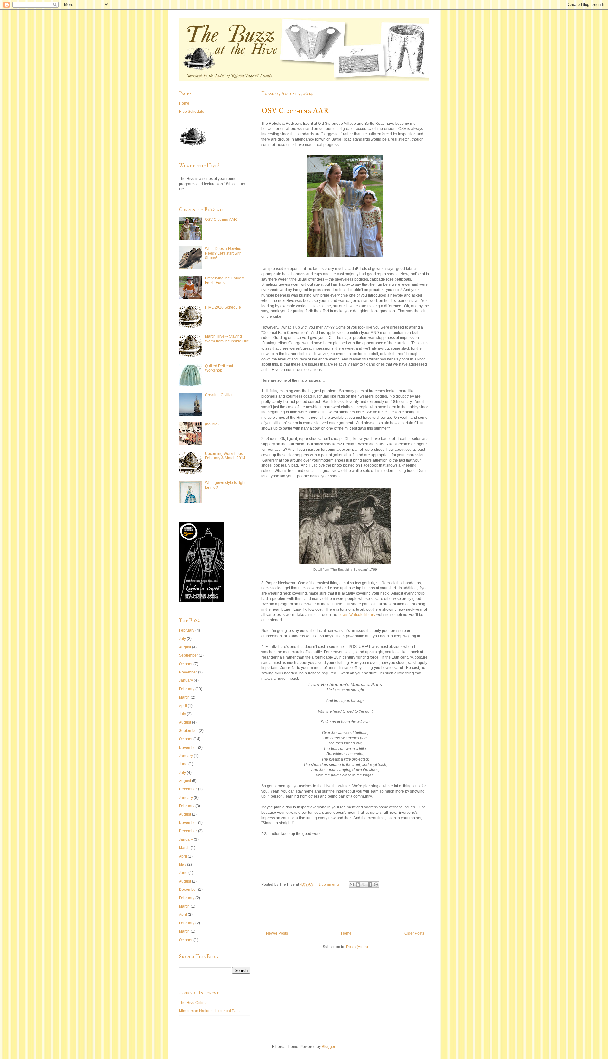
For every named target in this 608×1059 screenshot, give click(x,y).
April (183, 706)
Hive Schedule (191, 111)
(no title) (212, 424)
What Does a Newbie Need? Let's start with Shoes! (223, 253)
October (186, 664)
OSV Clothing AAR (295, 110)
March (184, 697)
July (182, 638)
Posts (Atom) (357, 947)
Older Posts (414, 933)
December (188, 789)
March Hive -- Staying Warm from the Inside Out (226, 338)
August (185, 647)
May (182, 864)
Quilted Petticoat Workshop (219, 368)
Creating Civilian (219, 395)
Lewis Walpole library (356, 614)
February (186, 630)
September (188, 655)
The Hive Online (193, 1002)
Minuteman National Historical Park (209, 1011)
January (186, 680)
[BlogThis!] (358, 884)
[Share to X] (364, 884)
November (188, 672)
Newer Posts (277, 933)
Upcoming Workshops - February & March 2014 (225, 455)
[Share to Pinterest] (376, 884)
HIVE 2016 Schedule (223, 307)
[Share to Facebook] (370, 884)
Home (346, 933)
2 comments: (330, 884)
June (183, 764)
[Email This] (352, 884)
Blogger (328, 1046)
